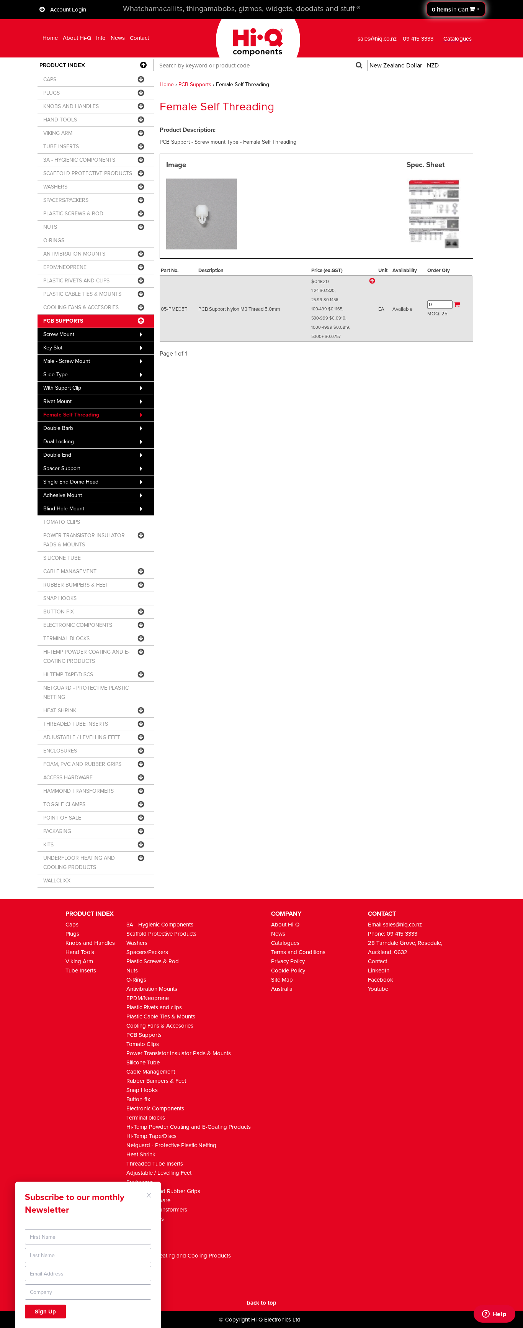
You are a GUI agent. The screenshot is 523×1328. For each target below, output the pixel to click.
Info (101, 38)
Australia (282, 988)
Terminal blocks (145, 1117)
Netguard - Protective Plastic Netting (171, 1145)
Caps (71, 924)
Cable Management (150, 1071)
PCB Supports (194, 84)
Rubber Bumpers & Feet (156, 1080)
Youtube (378, 988)
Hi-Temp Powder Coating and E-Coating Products (188, 1126)
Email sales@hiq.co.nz (395, 924)
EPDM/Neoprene (147, 998)
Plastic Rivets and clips (154, 1007)
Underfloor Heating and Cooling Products (178, 1255)
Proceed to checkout (456, 9)
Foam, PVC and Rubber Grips (163, 1191)
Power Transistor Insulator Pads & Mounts (178, 1053)
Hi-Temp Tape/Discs (151, 1136)
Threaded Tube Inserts (154, 1163)
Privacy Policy (288, 961)
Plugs (72, 933)
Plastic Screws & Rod (152, 961)
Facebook (380, 979)
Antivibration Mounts (151, 988)
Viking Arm (79, 961)
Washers (136, 942)
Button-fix (138, 1099)
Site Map (282, 979)
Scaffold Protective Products (161, 933)
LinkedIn (378, 970)
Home (50, 38)
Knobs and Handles (90, 942)
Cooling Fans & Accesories (159, 1025)
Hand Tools (79, 952)
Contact (139, 38)
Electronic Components (155, 1108)
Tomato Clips (142, 1044)
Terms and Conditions (298, 952)
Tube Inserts (80, 970)
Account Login (68, 9)
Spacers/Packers (147, 952)
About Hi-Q (77, 38)
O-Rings (136, 979)
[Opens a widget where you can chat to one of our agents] (494, 1314)
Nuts (132, 970)
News (118, 38)
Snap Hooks (142, 1090)
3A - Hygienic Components (159, 924)
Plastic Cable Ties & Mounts (160, 1016)
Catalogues (285, 942)
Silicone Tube (143, 1062)
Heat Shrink (140, 1154)
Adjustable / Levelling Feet (158, 1172)
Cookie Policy (288, 970)
